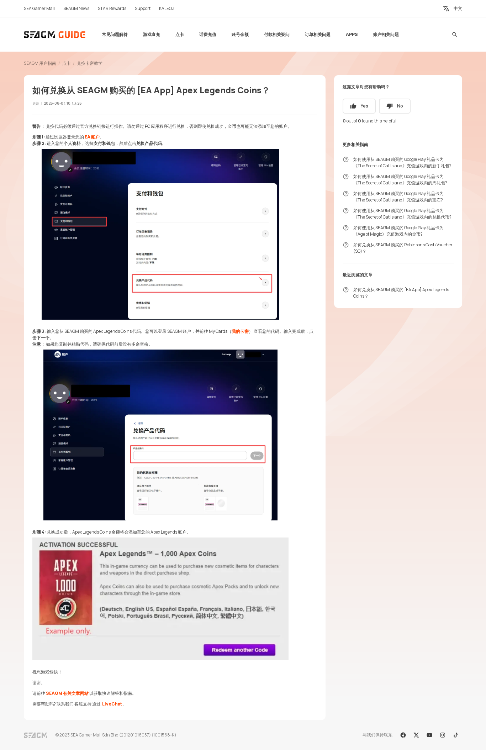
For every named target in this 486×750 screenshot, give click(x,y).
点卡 (66, 63)
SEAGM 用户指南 (40, 63)
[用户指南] (55, 34)
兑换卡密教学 (89, 63)
